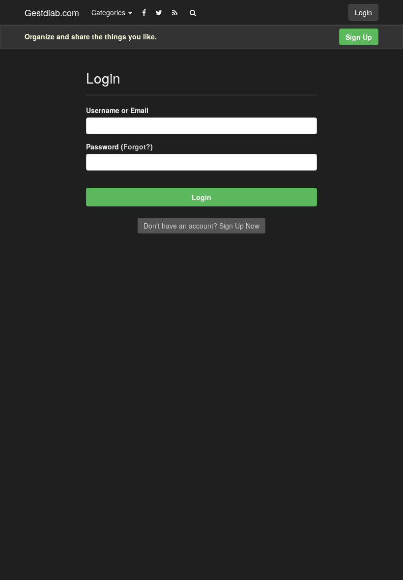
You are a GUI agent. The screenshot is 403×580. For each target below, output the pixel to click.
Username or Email (117, 110)
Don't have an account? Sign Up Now (201, 226)
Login (363, 12)
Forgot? (136, 146)
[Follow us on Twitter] (159, 12)
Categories (109, 12)
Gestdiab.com (52, 12)
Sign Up (358, 37)
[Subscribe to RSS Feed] (174, 12)
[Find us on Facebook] (144, 12)
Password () (119, 146)
